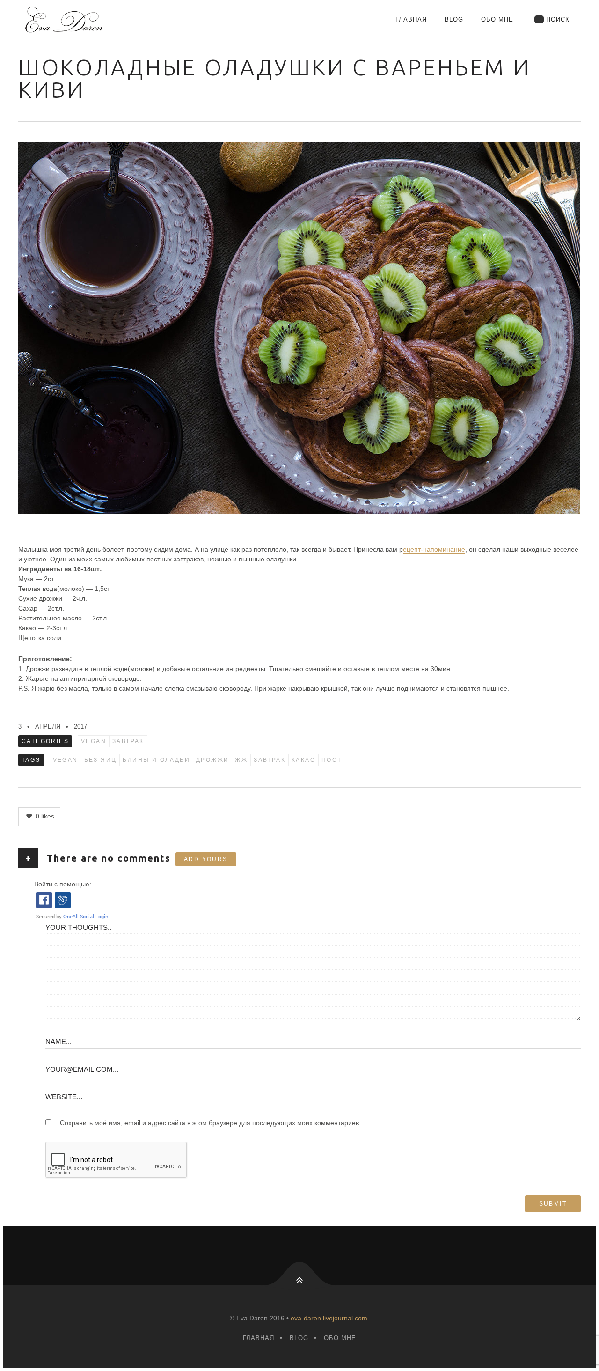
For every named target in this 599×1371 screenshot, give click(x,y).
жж (241, 760)
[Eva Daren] (107, 20)
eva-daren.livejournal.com (329, 1318)
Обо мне (497, 19)
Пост (331, 760)
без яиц (100, 760)
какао (303, 760)
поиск (558, 19)
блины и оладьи (156, 760)
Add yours (206, 859)
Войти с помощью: (62, 884)
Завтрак (128, 741)
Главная (411, 19)
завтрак (269, 760)
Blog (454, 19)
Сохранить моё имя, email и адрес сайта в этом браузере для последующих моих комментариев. (210, 1123)
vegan (93, 741)
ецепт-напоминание (434, 549)
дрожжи (212, 760)
